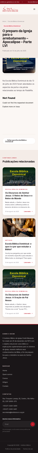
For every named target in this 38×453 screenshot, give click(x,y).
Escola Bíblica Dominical (16, 21)
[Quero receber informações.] (33, 424)
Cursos (5, 378)
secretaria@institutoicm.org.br (13, 412)
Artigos (5, 382)
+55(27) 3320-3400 (10, 406)
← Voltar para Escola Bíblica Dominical (15, 141)
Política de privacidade (12, 449)
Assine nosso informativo (11, 419)
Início (4, 21)
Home (5, 370)
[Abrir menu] (34, 9)
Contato (5, 386)
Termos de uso (28, 449)
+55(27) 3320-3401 (10, 409)
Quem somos (7, 374)
